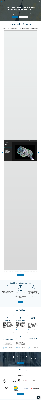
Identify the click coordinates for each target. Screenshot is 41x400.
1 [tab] (18, 276)
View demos (20, 274)
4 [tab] (22, 276)
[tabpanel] (20, 153)
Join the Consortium (23, 16)
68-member (12, 372)
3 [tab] (21, 276)
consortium (18, 372)
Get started (15, 16)
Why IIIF (20, 301)
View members (20, 393)
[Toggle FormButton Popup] (38, 397)
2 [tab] (19, 276)
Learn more (20, 362)
